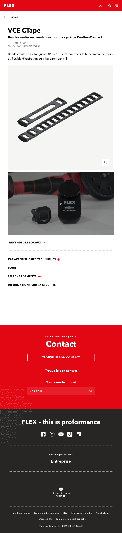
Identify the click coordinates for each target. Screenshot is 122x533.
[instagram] (52, 434)
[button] (34, 259)
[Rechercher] (91, 391)
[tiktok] (69, 434)
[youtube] (61, 434)
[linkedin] (78, 434)
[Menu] (116, 5)
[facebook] (43, 434)
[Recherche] (109, 5)
